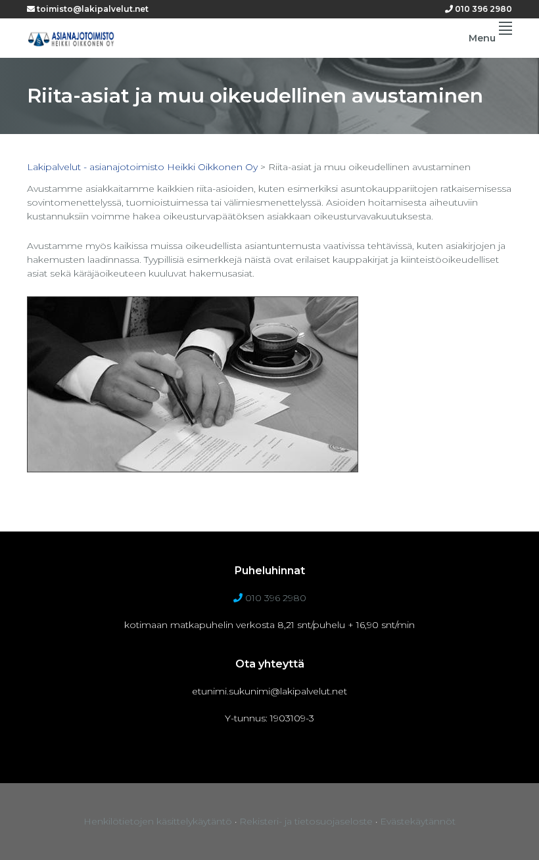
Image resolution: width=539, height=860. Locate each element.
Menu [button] (482, 38)
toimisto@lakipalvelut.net (92, 9)
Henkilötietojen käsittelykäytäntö (157, 821)
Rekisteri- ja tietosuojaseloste (306, 821)
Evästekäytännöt (418, 821)
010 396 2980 (482, 9)
